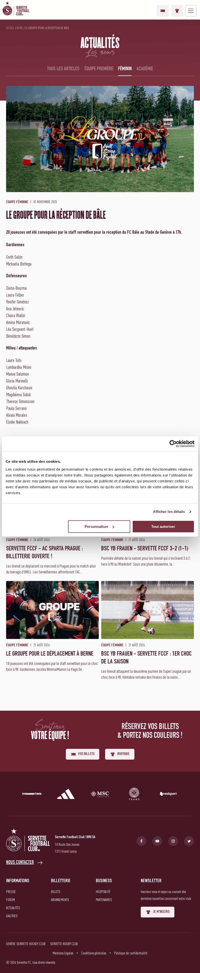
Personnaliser (96, 526)
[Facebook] (141, 841)
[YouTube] (157, 841)
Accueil (10, 28)
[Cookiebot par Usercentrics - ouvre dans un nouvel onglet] (173, 443)
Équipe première (98, 69)
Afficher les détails (169, 512)
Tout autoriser (163, 526)
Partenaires (104, 899)
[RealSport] (168, 795)
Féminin (125, 69)
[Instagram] (173, 841)
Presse (11, 891)
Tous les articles (63, 69)
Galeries (12, 916)
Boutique (177, 10)
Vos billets (163, 10)
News (20, 28)
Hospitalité (103, 891)
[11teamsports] (31, 795)
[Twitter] (189, 841)
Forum (10, 899)
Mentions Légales (63, 953)
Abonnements (60, 899)
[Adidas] (66, 795)
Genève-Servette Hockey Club (25, 943)
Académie (145, 69)
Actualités (13, 907)
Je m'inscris (161, 912)
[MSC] (100, 795)
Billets (55, 891)
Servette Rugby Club (64, 943)
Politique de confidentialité (130, 953)
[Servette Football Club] (28, 840)
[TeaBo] (134, 795)
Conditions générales (93, 953)
